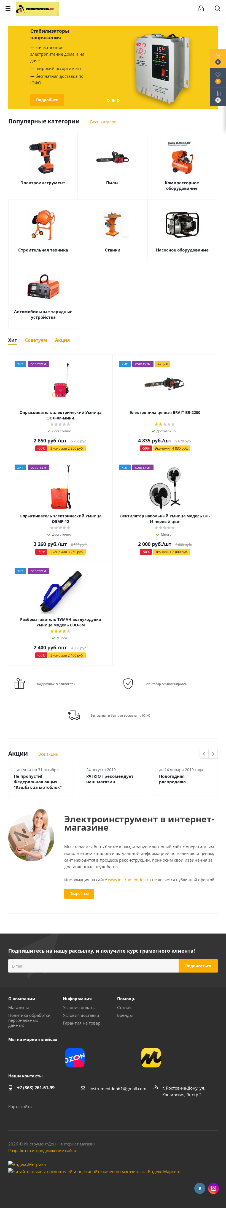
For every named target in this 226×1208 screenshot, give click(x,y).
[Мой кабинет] (201, 8)
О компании (21, 998)
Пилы (112, 182)
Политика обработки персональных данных (29, 1020)
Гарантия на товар (81, 1023)
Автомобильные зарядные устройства (43, 314)
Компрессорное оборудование (182, 185)
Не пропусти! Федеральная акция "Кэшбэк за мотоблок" (38, 781)
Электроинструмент (43, 182)
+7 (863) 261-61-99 (36, 1088)
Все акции (48, 754)
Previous (11, 67)
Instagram (213, 1188)
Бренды (125, 1015)
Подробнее (47, 99)
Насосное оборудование (182, 250)
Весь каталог (103, 122)
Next (213, 754)
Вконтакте (199, 1188)
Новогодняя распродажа (172, 778)
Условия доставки (81, 1015)
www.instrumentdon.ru (129, 879)
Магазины (18, 1007)
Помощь (126, 998)
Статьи (124, 1007)
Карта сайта (20, 1106)
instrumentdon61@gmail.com (118, 1088)
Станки (112, 250)
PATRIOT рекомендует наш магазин (109, 778)
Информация (77, 998)
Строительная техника (43, 250)
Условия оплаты (79, 1007)
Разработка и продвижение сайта (42, 1150)
